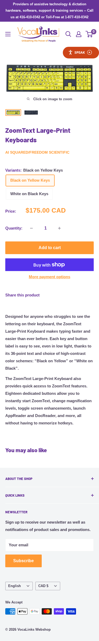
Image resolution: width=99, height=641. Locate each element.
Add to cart (50, 247)
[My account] (78, 34)
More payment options (49, 276)
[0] (89, 34)
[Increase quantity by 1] (59, 228)
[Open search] (68, 34)
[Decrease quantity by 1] (31, 228)
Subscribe (23, 560)
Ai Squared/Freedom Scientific (37, 152)
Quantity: (13, 228)
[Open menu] (8, 34)
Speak (79, 52)
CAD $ (43, 586)
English (14, 586)
